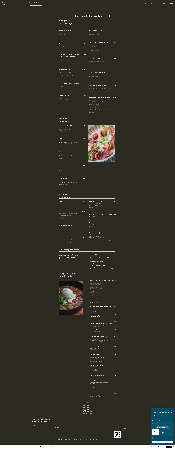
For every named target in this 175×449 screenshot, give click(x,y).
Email (33, 425)
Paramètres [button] (153, 446)
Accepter (169, 446)
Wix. (91, 443)
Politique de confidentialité (64, 439)
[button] (171, 3)
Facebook (118, 422)
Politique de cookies (76, 439)
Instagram (118, 420)
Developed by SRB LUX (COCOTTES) (100, 443)
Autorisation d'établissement (122, 428)
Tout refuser (161, 446)
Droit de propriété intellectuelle (90, 439)
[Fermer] (173, 447)
